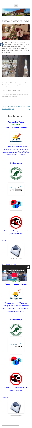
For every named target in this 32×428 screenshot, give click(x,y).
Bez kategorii (21, 94)
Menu (16, 5)
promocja (14, 96)
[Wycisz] (25, 267)
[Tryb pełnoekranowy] (28, 267)
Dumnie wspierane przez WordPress (10, 425)
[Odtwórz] (4, 267)
